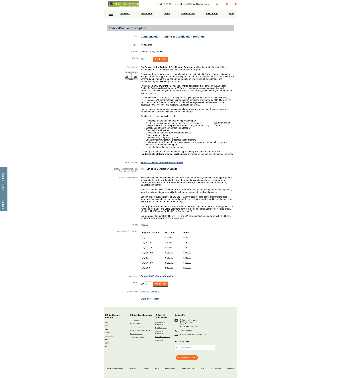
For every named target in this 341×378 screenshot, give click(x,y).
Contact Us (230, 368)
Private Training (216, 368)
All (106, 346)
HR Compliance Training (137, 337)
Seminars (125, 13)
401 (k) (107, 343)
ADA (106, 325)
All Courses (212, 13)
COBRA (107, 332)
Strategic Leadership (136, 334)
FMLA (107, 322)
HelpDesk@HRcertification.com (193, 334)
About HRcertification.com (115, 368)
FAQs (157, 368)
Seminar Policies (179, 218)
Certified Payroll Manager (162, 337)
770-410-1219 (186, 330)
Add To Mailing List (188, 368)
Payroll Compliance (161, 328)
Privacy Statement (170, 368)
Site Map (202, 368)
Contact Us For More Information (157, 276)
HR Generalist (134, 320)
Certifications (188, 13)
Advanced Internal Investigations (140, 330)
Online (167, 13)
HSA (106, 339)
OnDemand (147, 13)
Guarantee (146, 368)
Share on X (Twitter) (150, 299)
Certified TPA (159, 340)
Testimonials (132, 368)
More (231, 13)
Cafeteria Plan (109, 336)
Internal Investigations (137, 327)
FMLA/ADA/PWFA (135, 323)
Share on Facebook (150, 292)
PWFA (107, 329)
